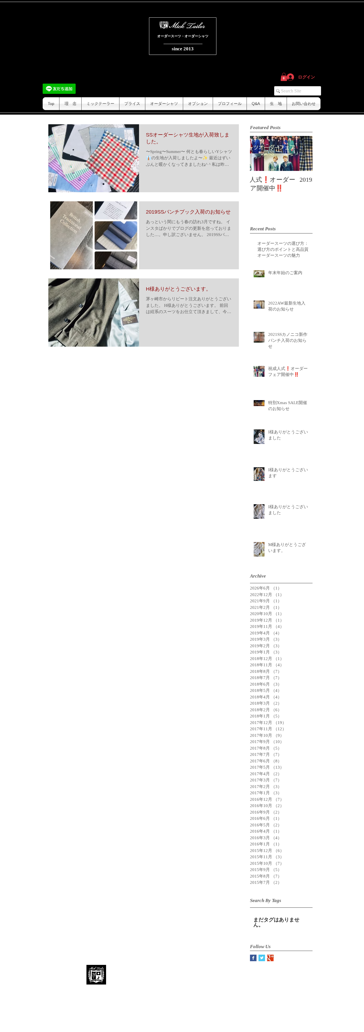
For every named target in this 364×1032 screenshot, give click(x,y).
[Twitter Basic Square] (261, 958)
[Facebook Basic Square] (253, 958)
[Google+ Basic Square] (270, 958)
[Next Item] (303, 153)
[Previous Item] (259, 153)
